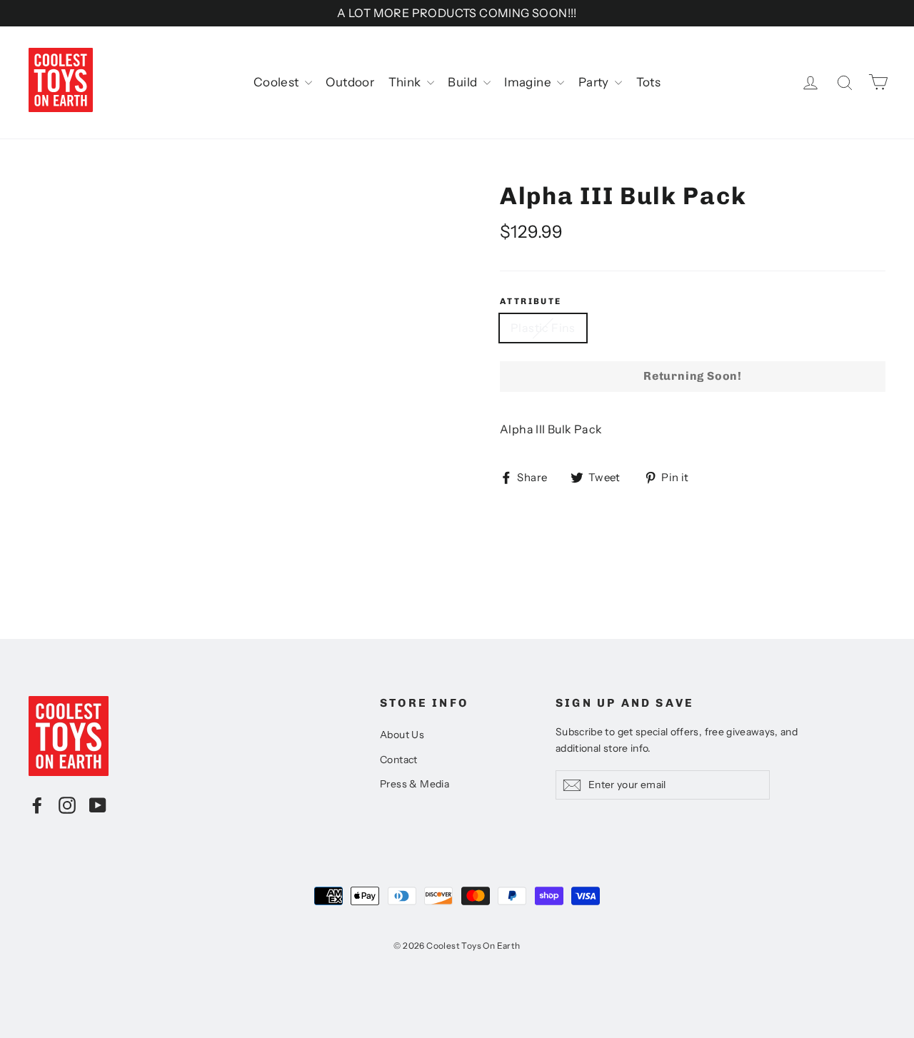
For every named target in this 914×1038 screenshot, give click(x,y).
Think (405, 82)
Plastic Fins (543, 328)
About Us (402, 734)
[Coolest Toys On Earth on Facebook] (37, 804)
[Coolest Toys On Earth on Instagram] (67, 804)
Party (594, 82)
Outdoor (350, 82)
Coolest (277, 82)
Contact (399, 759)
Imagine (528, 82)
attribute (531, 301)
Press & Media (414, 783)
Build (463, 82)
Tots (648, 82)
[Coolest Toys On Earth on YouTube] (97, 804)
